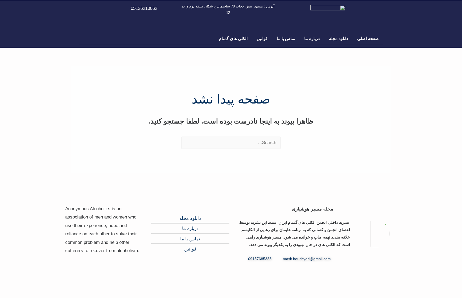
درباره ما (312, 38)
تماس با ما (286, 38)
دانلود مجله (338, 38)
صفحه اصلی (368, 38)
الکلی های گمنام (233, 38)
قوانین (262, 38)
